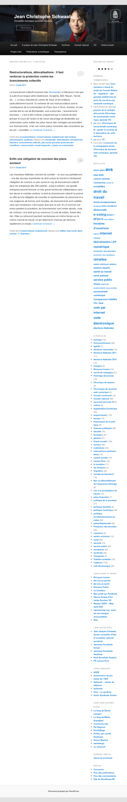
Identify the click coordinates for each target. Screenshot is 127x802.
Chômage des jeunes (104, 375)
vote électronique (102, 565)
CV (95, 44)
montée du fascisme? (104, 474)
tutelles (112, 299)
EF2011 (111, 214)
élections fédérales (104, 328)
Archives (66, 44)
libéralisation (102, 242)
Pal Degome (99, 726)
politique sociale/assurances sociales (104, 516)
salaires (112, 264)
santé (96, 539)
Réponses (24, 233)
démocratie (100, 210)
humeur (97, 444)
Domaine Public (101, 587)
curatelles (99, 186)
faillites (63, 230)
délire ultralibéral (109, 206)
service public (103, 280)
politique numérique (103, 510)
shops (97, 284)
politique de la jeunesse (105, 500)
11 (80, 160)
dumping (97, 206)
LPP (113, 242)
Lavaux (97, 238)
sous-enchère (111, 288)
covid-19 (109, 183)
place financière (101, 497)
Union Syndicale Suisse (105, 695)
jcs (95, 123)
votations (98, 562)
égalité (97, 346)
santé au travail (102, 271)
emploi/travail (58, 136)
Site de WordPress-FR (104, 779)
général (97, 438)
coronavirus (100, 182)
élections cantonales (103, 349)
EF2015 (98, 219)
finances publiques (103, 428)
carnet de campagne (103, 372)
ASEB (96, 672)
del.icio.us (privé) (102, 580)
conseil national (102, 178)
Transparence (60, 51)
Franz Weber (109, 219)
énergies (98, 365)
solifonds (98, 688)
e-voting (100, 214)
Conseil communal (103, 395)
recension (98, 533)
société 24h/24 (99, 288)
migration (98, 470)
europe (97, 418)
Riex (96, 619)
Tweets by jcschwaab (103, 758)
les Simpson (100, 467)
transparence (101, 299)
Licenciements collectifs (30, 142)
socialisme (99, 549)
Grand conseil (107, 44)
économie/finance (28, 136)
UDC (96, 303)
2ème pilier (99, 170)
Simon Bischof (101, 740)
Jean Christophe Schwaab (43, 16)
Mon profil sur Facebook (105, 593)
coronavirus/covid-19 (104, 401)
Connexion (99, 769)
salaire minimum (101, 264)
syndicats (28, 139)
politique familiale (102, 506)
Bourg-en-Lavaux (102, 369)
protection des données (105, 251)
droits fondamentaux (105, 202)
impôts (96, 234)
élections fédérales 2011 (105, 352)
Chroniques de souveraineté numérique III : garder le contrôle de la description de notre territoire (105, 130)
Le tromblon (99, 590)
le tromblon (99, 464)
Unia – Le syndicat (102, 691)
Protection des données (105, 526)
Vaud (100, 303)
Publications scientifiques (37, 51)
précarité (56, 142)
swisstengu (99, 743)
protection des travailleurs (104, 255)
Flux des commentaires (105, 775)
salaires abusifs (102, 267)
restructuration (27, 145)
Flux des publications (104, 772)
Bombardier (55, 92)
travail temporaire (43, 145)
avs (109, 169)
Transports (99, 555)
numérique (101, 246)
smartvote (105, 284)
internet (106, 233)
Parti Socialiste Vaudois (105, 657)
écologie (98, 339)
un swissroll (99, 746)
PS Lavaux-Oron (101, 660)
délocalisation (63, 139)
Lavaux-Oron (100, 461)
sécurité (97, 542)
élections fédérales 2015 (105, 359)
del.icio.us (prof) (101, 583)
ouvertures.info (101, 723)
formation (98, 434)
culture (97, 405)
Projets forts (16, 51)
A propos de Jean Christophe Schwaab (39, 44)
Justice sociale (101, 457)
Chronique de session (104, 382)
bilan (96, 174)
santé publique (101, 275)
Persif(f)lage (99, 730)
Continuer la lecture (44, 129)
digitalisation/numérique (105, 408)
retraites (100, 259)
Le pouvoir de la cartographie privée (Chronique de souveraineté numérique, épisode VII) (105, 113)
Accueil (14, 44)
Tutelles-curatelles (102, 559)
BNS (101, 174)
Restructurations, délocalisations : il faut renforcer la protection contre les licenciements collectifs (37, 76)
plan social (46, 142)
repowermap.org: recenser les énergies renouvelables (105, 613)
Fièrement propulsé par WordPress (63, 791)
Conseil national (81, 44)
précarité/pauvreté (102, 523)
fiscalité (97, 431)
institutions (99, 447)
